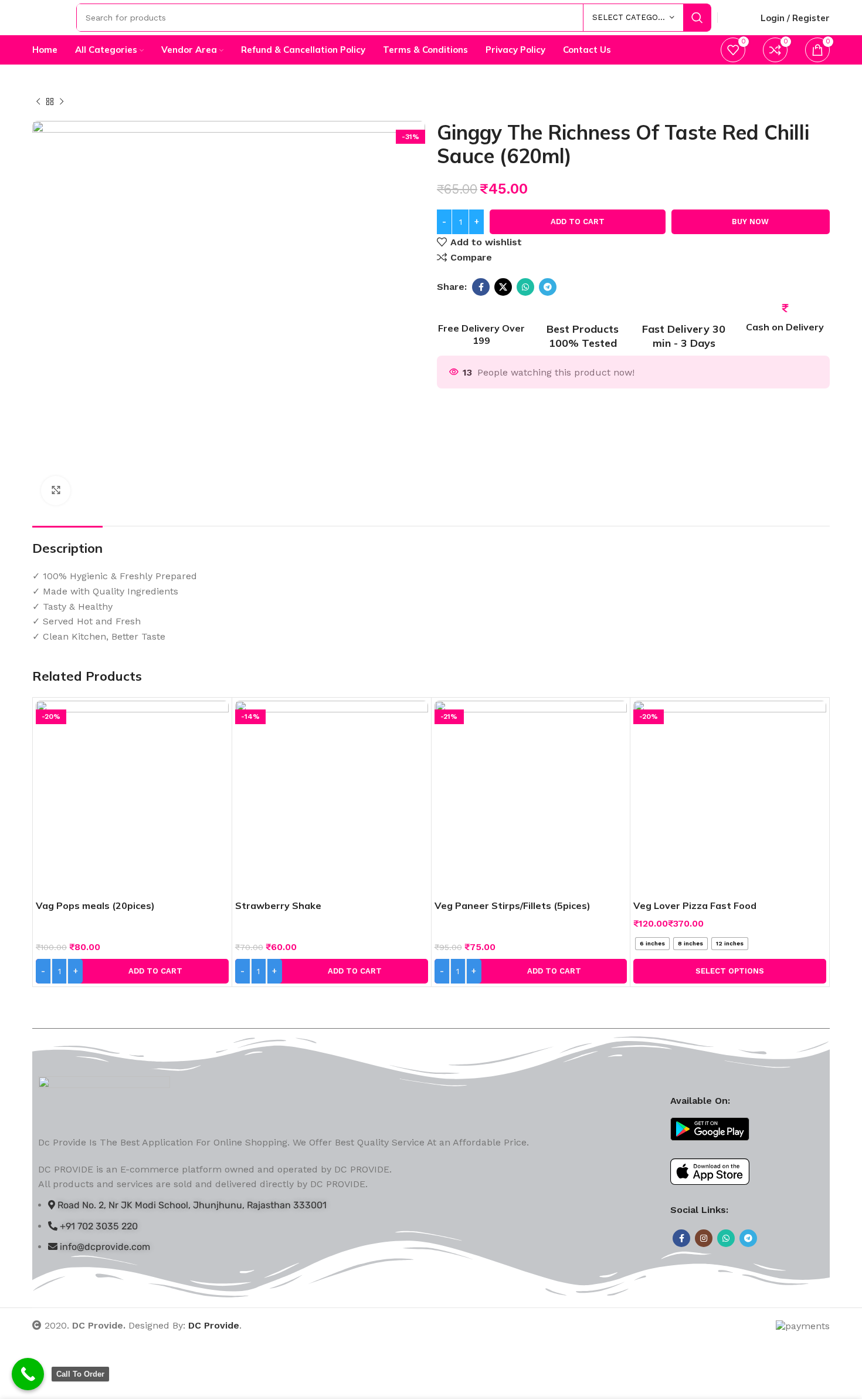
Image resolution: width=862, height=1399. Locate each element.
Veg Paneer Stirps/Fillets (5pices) (512, 905)
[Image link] (104, 1098)
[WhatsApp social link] (525, 287)
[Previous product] (38, 102)
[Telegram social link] (547, 287)
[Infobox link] (482, 325)
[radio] (652, 943)
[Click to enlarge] (55, 490)
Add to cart (578, 221)
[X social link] (503, 287)
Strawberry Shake (278, 905)
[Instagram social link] (703, 1238)
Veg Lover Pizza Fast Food (694, 905)
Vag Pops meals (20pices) (95, 905)
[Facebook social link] (481, 287)
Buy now (750, 221)
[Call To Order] (28, 1374)
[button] (132, 971)
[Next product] (61, 102)
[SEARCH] (697, 17)
